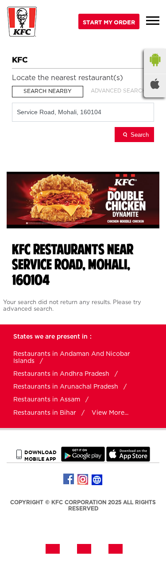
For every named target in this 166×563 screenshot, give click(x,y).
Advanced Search (118, 90)
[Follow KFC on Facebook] (69, 479)
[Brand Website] (97, 479)
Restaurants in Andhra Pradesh (61, 374)
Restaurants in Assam (46, 400)
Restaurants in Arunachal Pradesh (65, 387)
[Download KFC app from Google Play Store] (83, 460)
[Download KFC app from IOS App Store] (128, 460)
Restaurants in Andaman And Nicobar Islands (71, 357)
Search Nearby (47, 91)
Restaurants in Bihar (44, 413)
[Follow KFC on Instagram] (83, 479)
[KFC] (22, 22)
